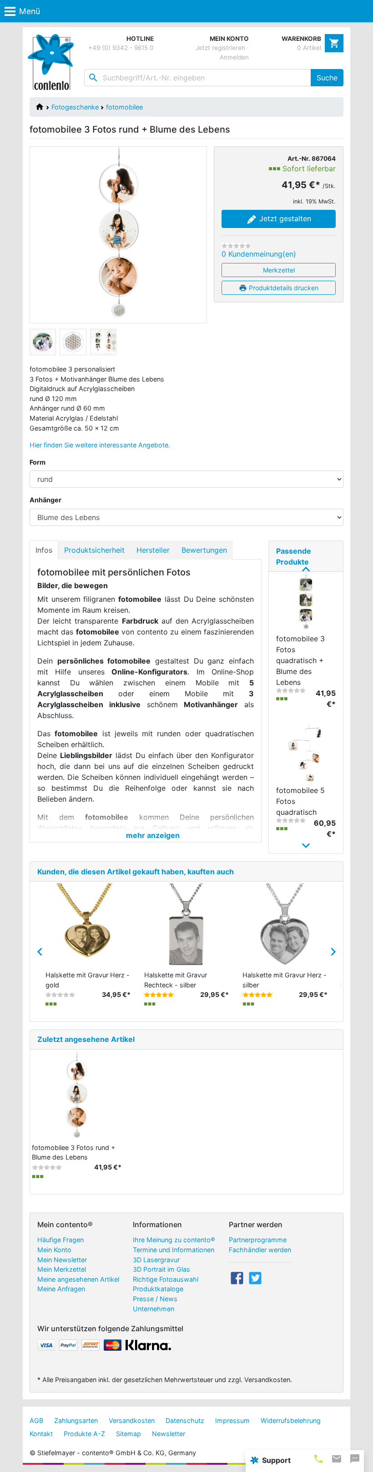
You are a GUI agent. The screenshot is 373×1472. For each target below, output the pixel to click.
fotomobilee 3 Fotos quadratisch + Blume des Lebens (300, 660)
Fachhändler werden (260, 1250)
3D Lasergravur (156, 1260)
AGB (36, 1420)
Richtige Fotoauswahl (165, 1279)
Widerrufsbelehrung (291, 1420)
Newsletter (168, 1433)
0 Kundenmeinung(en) (259, 253)
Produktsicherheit (94, 550)
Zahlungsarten (76, 1420)
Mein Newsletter (62, 1260)
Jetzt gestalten (284, 218)
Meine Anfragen (61, 1289)
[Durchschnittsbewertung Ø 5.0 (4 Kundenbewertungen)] (257, 994)
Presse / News (155, 1299)
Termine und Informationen (173, 1250)
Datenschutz (185, 1420)
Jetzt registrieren (220, 47)
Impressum (232, 1420)
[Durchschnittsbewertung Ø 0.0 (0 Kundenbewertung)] (60, 994)
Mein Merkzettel (61, 1269)
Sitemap (128, 1433)
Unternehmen (153, 1309)
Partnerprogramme (258, 1240)
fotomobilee (124, 107)
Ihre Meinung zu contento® (174, 1240)
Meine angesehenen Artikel (78, 1279)
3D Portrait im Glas (161, 1269)
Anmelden (234, 57)
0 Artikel (309, 47)
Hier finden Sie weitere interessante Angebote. (100, 445)
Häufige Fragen (60, 1240)
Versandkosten (132, 1420)
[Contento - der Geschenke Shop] (53, 62)
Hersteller (153, 550)
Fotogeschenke (75, 107)
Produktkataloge (158, 1289)
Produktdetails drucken (282, 288)
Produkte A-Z (84, 1433)
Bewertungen (204, 550)
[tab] (318, 1458)
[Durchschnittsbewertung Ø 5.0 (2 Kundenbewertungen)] (159, 994)
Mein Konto (54, 1250)
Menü (29, 11)
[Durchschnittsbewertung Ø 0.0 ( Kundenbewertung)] (236, 245)
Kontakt (41, 1433)
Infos (43, 550)
